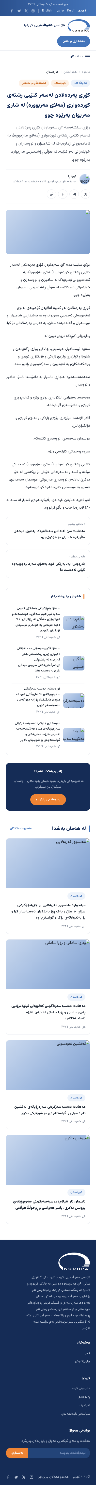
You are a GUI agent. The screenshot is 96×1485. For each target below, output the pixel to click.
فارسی (60, 10)
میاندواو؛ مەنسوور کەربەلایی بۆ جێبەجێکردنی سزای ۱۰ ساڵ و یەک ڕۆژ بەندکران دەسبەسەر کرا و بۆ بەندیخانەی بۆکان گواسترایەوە (48, 911)
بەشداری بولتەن (74, 41)
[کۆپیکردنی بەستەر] (51, 194)
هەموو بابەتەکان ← (19, 828)
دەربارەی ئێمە (81, 1388)
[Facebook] (12, 11)
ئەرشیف (85, 1405)
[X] (26, 11)
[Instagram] (33, 11)
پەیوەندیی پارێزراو (48, 799)
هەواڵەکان (70, 72)
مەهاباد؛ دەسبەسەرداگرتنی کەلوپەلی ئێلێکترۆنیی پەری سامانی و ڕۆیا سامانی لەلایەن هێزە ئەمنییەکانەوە (48, 1012)
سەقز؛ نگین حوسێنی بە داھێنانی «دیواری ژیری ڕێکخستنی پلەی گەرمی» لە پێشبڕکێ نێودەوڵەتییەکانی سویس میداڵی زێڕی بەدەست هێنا (38, 659)
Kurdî (70, 10)
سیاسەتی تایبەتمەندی (75, 1414)
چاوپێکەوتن (82, 1361)
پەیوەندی (84, 1396)
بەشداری (17, 1453)
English (47, 10)
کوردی (82, 10)
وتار (87, 1352)
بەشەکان (76, 56)
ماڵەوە (86, 72)
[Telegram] (19, 11)
